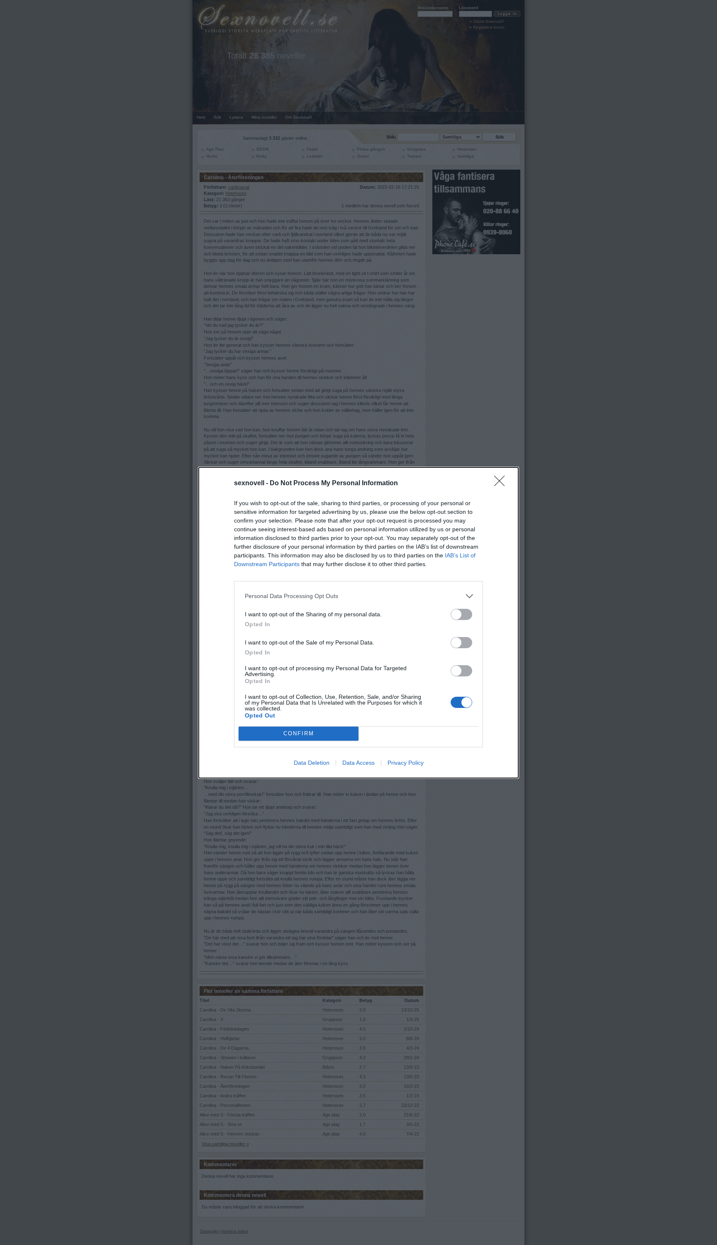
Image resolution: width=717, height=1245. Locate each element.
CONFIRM (298, 733)
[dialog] (358, 622)
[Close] (502, 483)
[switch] (461, 614)
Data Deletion (311, 762)
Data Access (358, 762)
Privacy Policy (406, 762)
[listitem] (358, 596)
